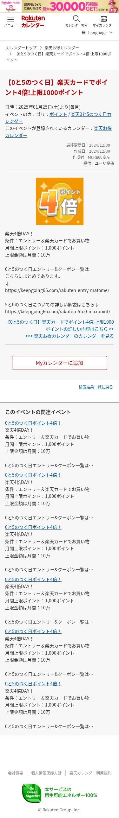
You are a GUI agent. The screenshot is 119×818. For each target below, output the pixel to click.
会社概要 (15, 773)
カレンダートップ (21, 47)
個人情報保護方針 (46, 773)
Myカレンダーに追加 (59, 362)
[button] (10, 21)
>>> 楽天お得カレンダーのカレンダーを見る (69, 336)
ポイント (58, 114)
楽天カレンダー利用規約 (90, 773)
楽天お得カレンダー (62, 47)
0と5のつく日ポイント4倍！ (33, 423)
